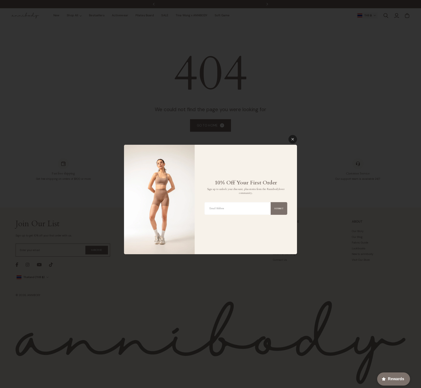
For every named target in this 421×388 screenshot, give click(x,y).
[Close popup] (292, 139)
